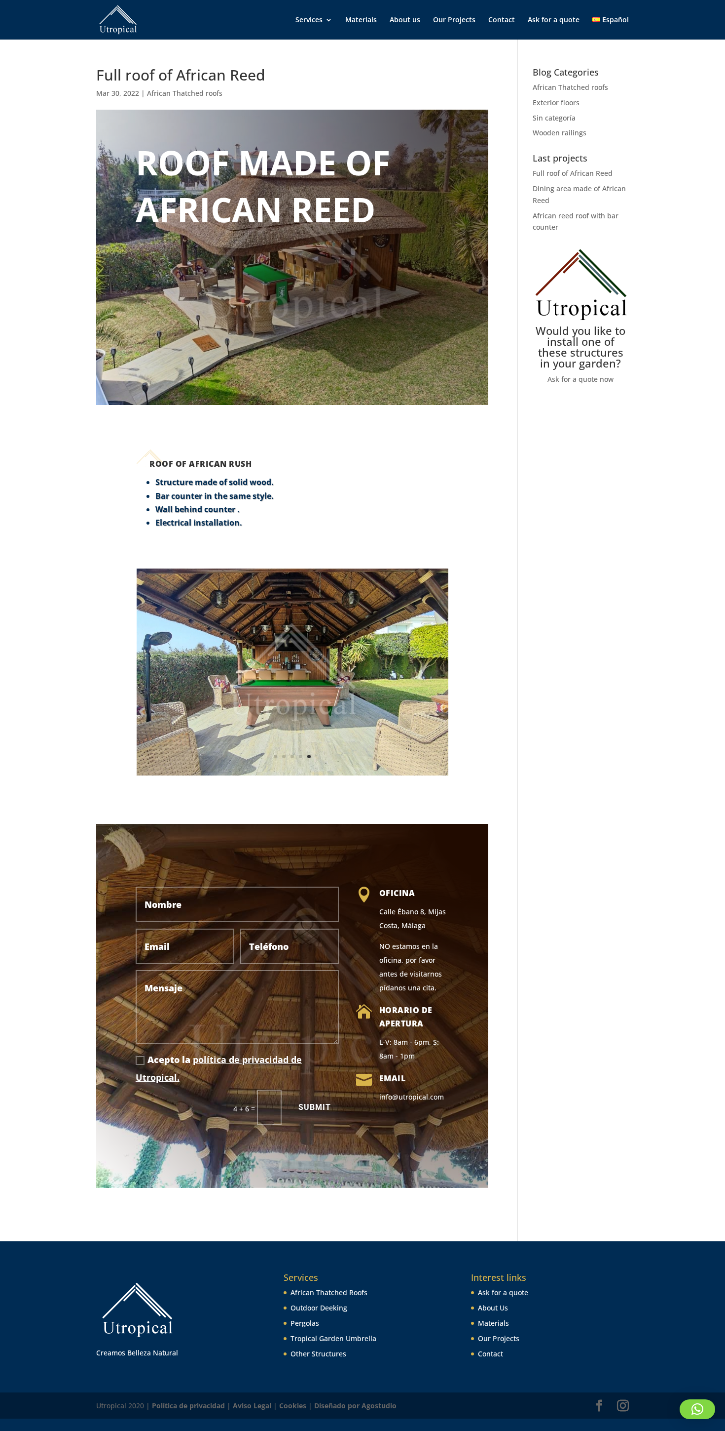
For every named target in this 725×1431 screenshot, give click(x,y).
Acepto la (219, 1068)
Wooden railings (559, 132)
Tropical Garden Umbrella (333, 1338)
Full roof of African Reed (573, 173)
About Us (493, 1307)
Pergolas (304, 1323)
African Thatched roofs (184, 93)
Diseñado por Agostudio (355, 1405)
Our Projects (454, 20)
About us (405, 20)
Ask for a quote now (580, 379)
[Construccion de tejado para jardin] (292, 775)
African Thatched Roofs (328, 1292)
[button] (697, 1409)
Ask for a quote (554, 20)
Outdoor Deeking (318, 1307)
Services (309, 20)
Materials (361, 20)
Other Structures (318, 1353)
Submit (314, 1107)
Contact (501, 20)
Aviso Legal (253, 1405)
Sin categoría (554, 118)
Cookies (292, 1405)
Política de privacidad (188, 1405)
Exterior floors (556, 102)
